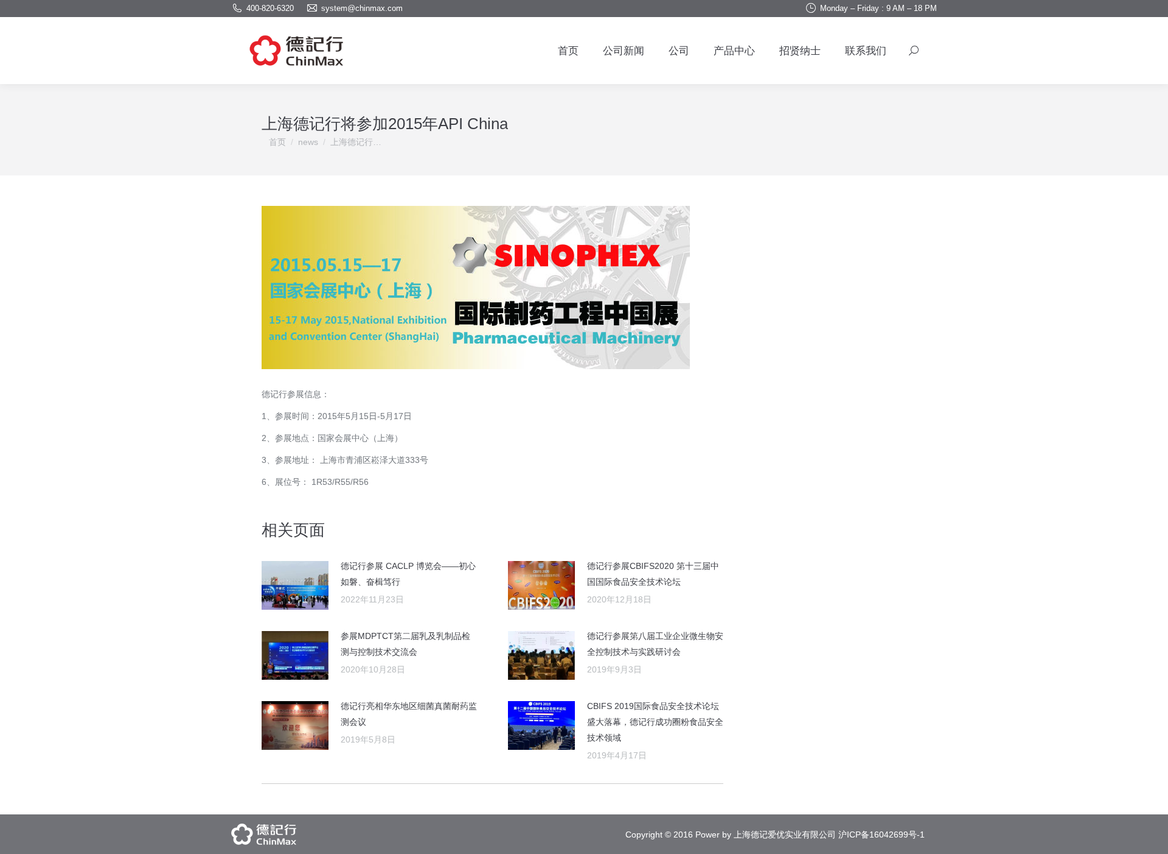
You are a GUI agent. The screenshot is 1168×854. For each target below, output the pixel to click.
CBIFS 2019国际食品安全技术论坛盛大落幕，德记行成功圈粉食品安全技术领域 (655, 722)
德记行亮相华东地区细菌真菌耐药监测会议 (409, 714)
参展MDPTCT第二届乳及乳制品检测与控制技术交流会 (405, 644)
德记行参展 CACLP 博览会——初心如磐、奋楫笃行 (408, 574)
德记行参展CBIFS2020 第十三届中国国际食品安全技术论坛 (653, 574)
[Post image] (295, 585)
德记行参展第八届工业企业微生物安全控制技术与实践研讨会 (655, 644)
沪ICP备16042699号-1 (881, 834)
